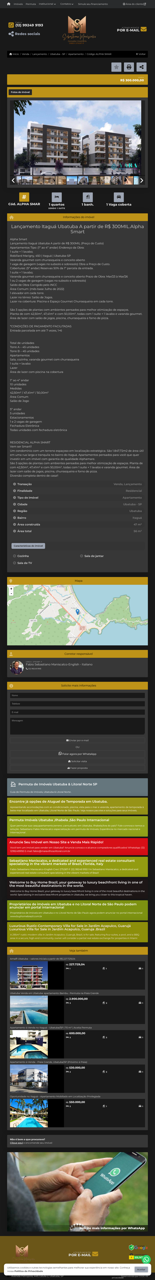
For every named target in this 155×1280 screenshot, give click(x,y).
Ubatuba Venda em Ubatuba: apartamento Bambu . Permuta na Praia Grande (54, 993)
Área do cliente (134, 4)
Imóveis (18, 4)
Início (15, 54)
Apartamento (76, 54)
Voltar (142, 54)
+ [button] (11, 589)
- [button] (11, 593)
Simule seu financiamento (93, 4)
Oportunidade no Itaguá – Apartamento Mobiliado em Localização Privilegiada (55, 1096)
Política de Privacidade (28, 1271)
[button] (20, 138)
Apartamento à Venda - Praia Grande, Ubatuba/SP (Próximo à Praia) (48, 1062)
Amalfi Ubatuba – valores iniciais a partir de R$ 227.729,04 (42, 958)
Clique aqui (16, 1142)
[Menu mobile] (8, 4)
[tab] (20, 92)
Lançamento (39, 54)
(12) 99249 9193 (29, 25)
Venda (25, 54)
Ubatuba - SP (57, 54)
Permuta (31, 4)
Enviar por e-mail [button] (79, 740)
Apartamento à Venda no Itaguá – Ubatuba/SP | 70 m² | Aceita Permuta (51, 1027)
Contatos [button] (65, 3)
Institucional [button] (46, 3)
